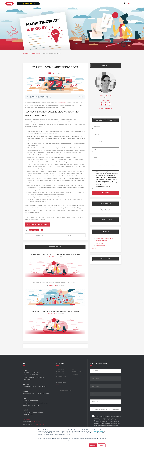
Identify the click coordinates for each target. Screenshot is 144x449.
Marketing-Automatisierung (104, 238)
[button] (27, 97)
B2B (42, 230)
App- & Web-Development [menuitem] (60, 373)
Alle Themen (95, 249)
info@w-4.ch (26, 419)
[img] (79, 97)
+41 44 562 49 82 (35, 421)
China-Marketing (101, 245)
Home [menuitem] (73, 369)
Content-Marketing (33, 230)
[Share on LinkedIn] (72, 235)
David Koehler (53, 257)
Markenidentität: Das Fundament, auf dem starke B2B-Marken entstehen (55, 254)
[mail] (101, 104)
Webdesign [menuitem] (75, 374)
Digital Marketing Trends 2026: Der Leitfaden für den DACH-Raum (55, 283)
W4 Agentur (26, 53)
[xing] (109, 104)
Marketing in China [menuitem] (77, 371)
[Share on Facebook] (68, 235)
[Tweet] (70, 235)
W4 (53, 73)
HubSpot (99, 243)
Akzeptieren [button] (93, 445)
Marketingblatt (36, 53)
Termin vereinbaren (105, 108)
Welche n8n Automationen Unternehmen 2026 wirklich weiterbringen (55, 311)
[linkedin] (105, 104)
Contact (105, 65)
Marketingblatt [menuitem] (62, 376)
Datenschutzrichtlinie (99, 431)
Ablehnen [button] (102, 445)
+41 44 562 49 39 (105, 100)
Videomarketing (62, 103)
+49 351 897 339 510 (38, 424)
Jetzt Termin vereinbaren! (37, 224)
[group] (55, 96)
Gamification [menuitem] (61, 369)
